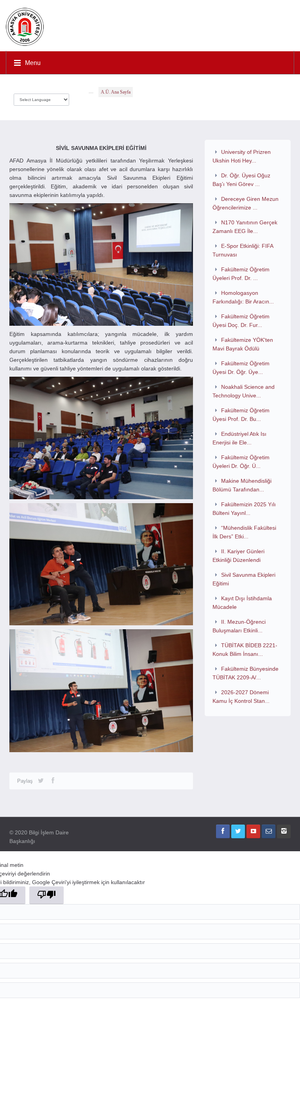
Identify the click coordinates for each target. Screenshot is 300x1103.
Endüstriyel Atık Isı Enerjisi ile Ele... (239, 438)
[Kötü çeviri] (46, 895)
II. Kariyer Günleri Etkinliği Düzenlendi (238, 555)
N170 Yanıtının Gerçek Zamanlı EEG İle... (244, 226)
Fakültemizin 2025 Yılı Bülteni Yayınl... (244, 508)
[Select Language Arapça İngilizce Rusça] (41, 98)
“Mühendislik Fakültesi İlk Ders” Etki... (244, 532)
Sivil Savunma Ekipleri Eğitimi (243, 579)
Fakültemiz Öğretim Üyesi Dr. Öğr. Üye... (241, 367)
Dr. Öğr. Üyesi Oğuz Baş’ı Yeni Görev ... (241, 179)
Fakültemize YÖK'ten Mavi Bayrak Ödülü (242, 344)
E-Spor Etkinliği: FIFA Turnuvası (242, 250)
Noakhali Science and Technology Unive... (243, 391)
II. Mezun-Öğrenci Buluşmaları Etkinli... (239, 626)
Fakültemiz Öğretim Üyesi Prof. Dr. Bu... (241, 414)
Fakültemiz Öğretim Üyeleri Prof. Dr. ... (241, 273)
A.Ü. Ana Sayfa (115, 92)
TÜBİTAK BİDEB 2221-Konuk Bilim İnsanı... (244, 649)
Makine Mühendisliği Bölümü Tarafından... (241, 485)
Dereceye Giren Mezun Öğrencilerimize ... (245, 203)
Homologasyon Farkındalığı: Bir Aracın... (243, 297)
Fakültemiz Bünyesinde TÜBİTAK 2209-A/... (245, 673)
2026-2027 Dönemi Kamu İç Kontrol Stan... (241, 696)
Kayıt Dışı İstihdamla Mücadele (242, 602)
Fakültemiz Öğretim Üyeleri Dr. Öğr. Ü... (241, 461)
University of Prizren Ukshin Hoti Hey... (241, 156)
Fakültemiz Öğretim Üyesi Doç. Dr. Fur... (241, 320)
